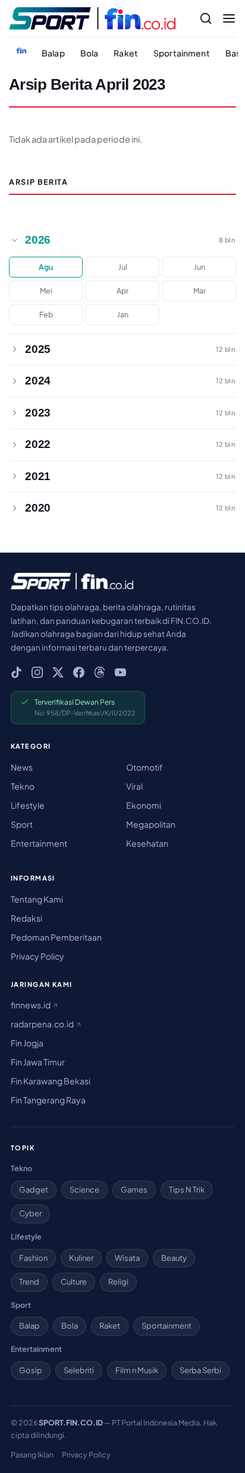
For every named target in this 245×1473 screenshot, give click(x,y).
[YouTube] (120, 672)
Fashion (33, 1258)
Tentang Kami (37, 899)
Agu (46, 267)
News (22, 767)
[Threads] (99, 672)
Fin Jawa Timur (38, 1061)
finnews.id (31, 1004)
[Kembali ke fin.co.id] (21, 50)
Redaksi (26, 918)
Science (84, 1189)
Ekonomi (143, 805)
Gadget (33, 1189)
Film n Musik (136, 1370)
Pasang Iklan (32, 1454)
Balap (53, 53)
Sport (22, 824)
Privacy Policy (37, 956)
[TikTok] (16, 672)
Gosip (30, 1370)
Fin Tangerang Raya (48, 1100)
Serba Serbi (200, 1370)
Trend (29, 1281)
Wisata (127, 1258)
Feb (46, 314)
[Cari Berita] (205, 18)
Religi (118, 1281)
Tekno (22, 786)
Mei (46, 290)
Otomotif (144, 767)
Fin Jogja (27, 1042)
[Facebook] (78, 672)
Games (134, 1189)
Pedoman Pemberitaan (56, 937)
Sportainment (181, 53)
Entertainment (39, 843)
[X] (58, 672)
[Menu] (229, 18)
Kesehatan (147, 843)
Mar (199, 290)
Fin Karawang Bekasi (50, 1080)
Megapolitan (150, 824)
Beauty (174, 1258)
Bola (89, 53)
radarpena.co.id (43, 1023)
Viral (134, 786)
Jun (199, 267)
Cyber (30, 1213)
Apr (122, 290)
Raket (126, 53)
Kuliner (81, 1258)
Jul (122, 267)
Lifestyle (28, 805)
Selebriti (79, 1370)
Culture (74, 1281)
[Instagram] (37, 672)
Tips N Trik (187, 1189)
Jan (122, 314)
